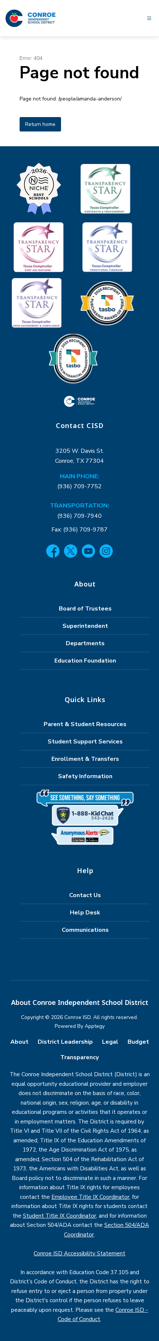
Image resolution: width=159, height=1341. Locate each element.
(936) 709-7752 (79, 486)
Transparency (79, 1057)
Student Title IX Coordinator (59, 1215)
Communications (85, 930)
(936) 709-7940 (79, 516)
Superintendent (85, 626)
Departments (85, 643)
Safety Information (85, 776)
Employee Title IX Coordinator (90, 1197)
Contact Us (85, 895)
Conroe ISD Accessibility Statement (79, 1253)
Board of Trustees (85, 609)
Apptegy (95, 1026)
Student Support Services (85, 742)
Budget (138, 1042)
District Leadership (65, 1042)
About (19, 1042)
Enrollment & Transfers (85, 759)
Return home (40, 124)
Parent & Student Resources (85, 724)
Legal (110, 1042)
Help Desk (85, 913)
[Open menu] (149, 18)
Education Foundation (85, 661)
